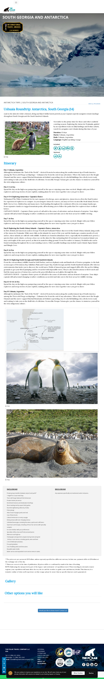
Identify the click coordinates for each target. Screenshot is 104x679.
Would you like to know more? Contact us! (53, 610)
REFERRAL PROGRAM (41, 650)
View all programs (94, 104)
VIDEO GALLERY (42, 657)
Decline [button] (91, 673)
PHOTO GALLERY (43, 655)
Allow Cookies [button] (78, 673)
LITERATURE (41, 653)
